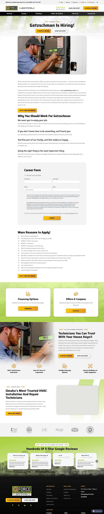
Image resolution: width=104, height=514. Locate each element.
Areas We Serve (14, 413)
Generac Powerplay (70, 489)
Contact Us (92, 2)
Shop (62, 2)
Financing (28, 309)
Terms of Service (69, 213)
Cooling (23, 14)
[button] (7, 461)
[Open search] (97, 2)
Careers (66, 492)
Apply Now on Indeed (27, 110)
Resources (75, 2)
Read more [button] (12, 466)
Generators (49, 501)
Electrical (75, 14)
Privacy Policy (44, 196)
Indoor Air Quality (57, 14)
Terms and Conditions (33, 196)
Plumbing (39, 14)
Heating (9, 14)
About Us (83, 2)
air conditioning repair (69, 90)
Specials (68, 2)
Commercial (91, 14)
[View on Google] (10, 456)
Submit (52, 218)
